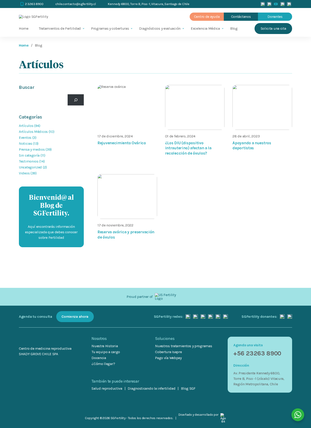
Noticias (25, 143)
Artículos (26, 125)
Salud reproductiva (107, 388)
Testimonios (28, 161)
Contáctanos (241, 16)
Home (23, 28)
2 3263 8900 (34, 4)
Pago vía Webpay (168, 358)
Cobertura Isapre (168, 352)
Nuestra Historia (105, 346)
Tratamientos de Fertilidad (60, 28)
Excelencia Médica (205, 28)
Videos (24, 173)
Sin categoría (29, 155)
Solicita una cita (273, 28)
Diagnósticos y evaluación (160, 28)
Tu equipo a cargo (106, 352)
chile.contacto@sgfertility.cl (75, 4)
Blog (234, 28)
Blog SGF (188, 388)
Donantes (275, 16)
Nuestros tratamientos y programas (183, 346)
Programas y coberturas (110, 28)
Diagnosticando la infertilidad (151, 388)
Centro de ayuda (207, 16)
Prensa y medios (32, 149)
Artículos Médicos (33, 131)
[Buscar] (76, 99)
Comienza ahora (74, 316)
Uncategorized (30, 167)
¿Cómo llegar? (103, 364)
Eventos (25, 137)
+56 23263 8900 (257, 353)
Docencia (99, 358)
